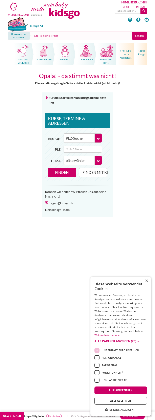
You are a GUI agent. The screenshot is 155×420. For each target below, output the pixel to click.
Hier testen (52, 416)
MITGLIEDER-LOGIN (134, 2)
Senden (139, 35)
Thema (55, 161)
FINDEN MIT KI (95, 172)
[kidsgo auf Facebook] (138, 20)
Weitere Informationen (107, 335)
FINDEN (62, 172)
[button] (120, 341)
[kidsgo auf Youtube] (147, 20)
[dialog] (120, 346)
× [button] (146, 281)
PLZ (58, 149)
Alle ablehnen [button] (120, 400)
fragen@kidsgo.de (61, 203)
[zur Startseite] (59, 13)
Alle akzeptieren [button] (121, 390)
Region (54, 138)
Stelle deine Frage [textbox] (46, 35)
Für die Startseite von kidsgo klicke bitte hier (77, 100)
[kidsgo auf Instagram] (130, 20)
